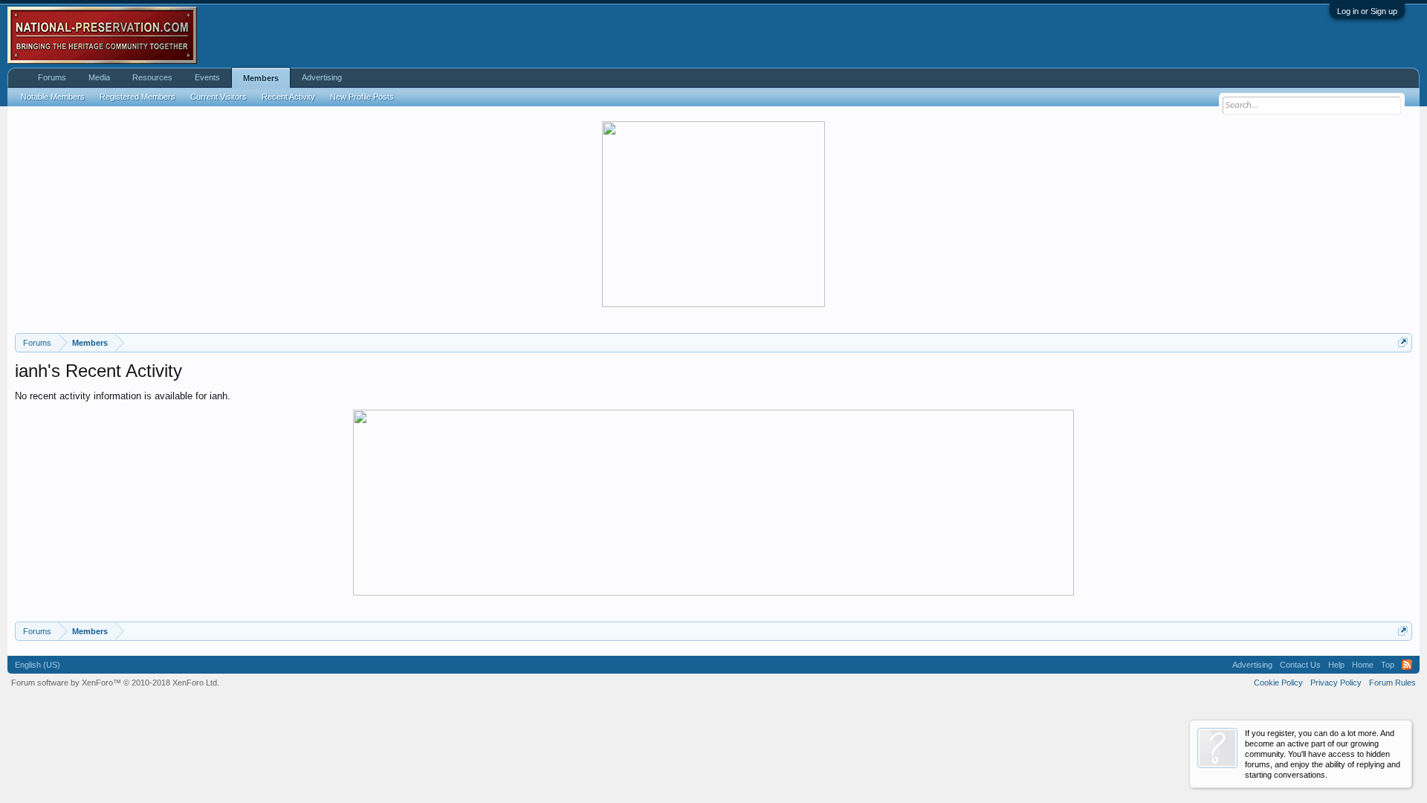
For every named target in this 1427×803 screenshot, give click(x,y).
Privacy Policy (1336, 682)
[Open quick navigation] (1403, 342)
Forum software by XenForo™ (115, 682)
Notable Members (53, 96)
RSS (1407, 665)
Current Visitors (218, 96)
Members (261, 78)
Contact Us (1300, 664)
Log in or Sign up (1367, 11)
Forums (52, 77)
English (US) (37, 664)
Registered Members (137, 96)
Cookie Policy (1278, 682)
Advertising (322, 77)
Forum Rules (1392, 682)
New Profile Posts (362, 96)
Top (1387, 664)
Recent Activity (288, 96)
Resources (152, 77)
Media (99, 77)
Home (1362, 664)
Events (207, 77)
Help (1336, 664)
